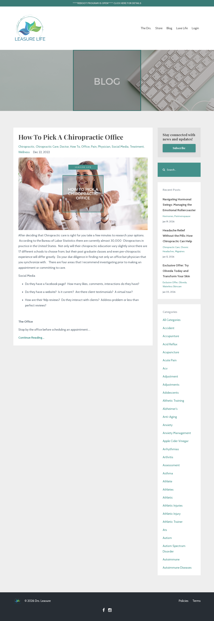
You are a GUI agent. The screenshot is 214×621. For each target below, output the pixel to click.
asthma (168, 473)
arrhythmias (171, 449)
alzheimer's (170, 409)
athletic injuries (173, 505)
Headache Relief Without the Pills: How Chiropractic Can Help (178, 236)
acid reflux (170, 344)
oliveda (183, 282)
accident (168, 328)
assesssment (171, 465)
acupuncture (171, 352)
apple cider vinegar (176, 441)
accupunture (171, 336)
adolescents (171, 392)
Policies (183, 601)
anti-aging (170, 417)
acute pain (170, 360)
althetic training (173, 400)
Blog (169, 28)
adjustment (170, 376)
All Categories (172, 320)
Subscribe (179, 148)
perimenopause (182, 216)
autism (167, 538)
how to (75, 146)
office (85, 146)
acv (165, 368)
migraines (180, 251)
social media (120, 146)
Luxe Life (182, 28)
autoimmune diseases (177, 567)
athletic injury (172, 514)
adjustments (171, 384)
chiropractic (26, 146)
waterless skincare (172, 286)
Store (159, 28)
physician (104, 146)
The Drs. (146, 28)
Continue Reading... (31, 337)
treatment (137, 146)
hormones (168, 216)
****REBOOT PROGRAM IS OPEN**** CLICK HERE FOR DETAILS (107, 3)
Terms (196, 601)
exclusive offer (170, 282)
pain (94, 146)
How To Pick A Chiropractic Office (70, 136)
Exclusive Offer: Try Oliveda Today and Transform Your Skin (176, 271)
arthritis (168, 457)
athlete (167, 481)
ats (165, 530)
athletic (168, 497)
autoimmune (171, 559)
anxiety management (177, 433)
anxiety (168, 425)
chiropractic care (47, 146)
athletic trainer (173, 522)
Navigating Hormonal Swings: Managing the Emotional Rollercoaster (179, 204)
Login (195, 28)
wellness (24, 152)
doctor (64, 146)
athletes (168, 489)
